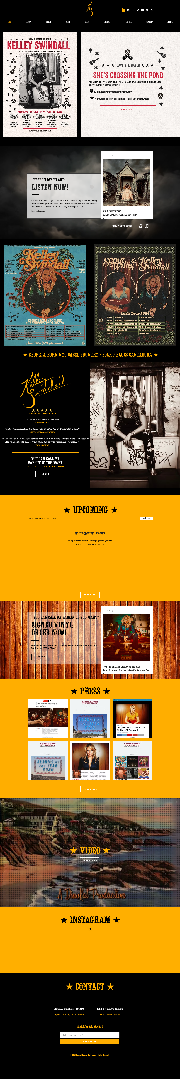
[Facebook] (133, 10)
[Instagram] (128, 10)
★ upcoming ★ (91, 508)
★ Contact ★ (90, 985)
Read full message (38, 211)
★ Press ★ (90, 690)
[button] (123, 10)
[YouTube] (142, 10)
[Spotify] (147, 10)
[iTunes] (151, 10)
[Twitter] (137, 10)
